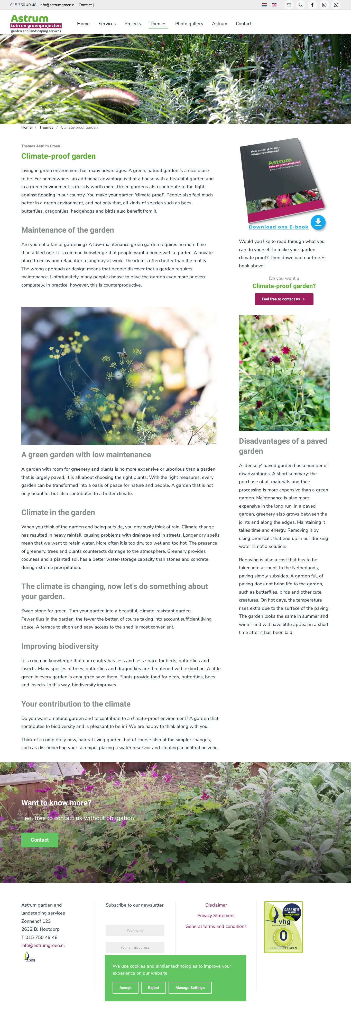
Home (83, 24)
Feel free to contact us (281, 299)
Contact (85, 4)
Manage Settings (190, 988)
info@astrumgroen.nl (58, 4)
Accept (125, 988)
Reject (153, 988)
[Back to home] (36, 24)
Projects (133, 24)
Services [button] (107, 24)
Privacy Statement (216, 915)
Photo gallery (189, 24)
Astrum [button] (219, 24)
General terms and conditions (216, 926)
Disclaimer (216, 905)
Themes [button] (158, 24)
